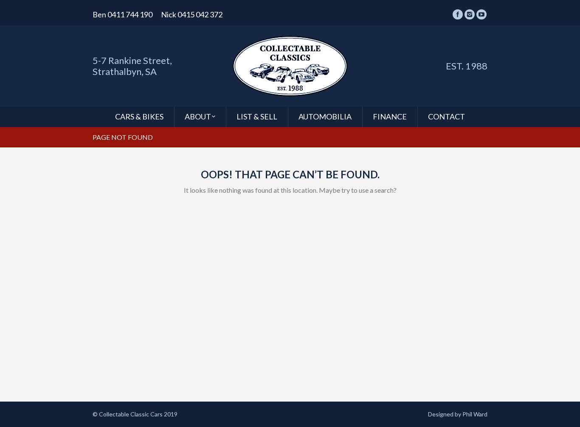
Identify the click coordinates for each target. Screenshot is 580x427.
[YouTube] (481, 14)
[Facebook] (458, 14)
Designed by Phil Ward (457, 414)
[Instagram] (470, 14)
